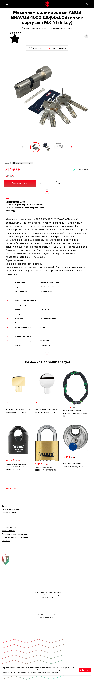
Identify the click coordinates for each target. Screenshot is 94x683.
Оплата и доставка (9, 527)
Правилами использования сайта (25, 670)
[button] (22, 147)
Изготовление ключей (11, 509)
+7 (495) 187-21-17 (10, 489)
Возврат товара (8, 531)
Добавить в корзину (20, 183)
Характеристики (59, 48)
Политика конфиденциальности (15, 534)
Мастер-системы (9, 512)
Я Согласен (84, 670)
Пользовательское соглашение (15, 537)
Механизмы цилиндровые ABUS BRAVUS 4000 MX (51, 28)
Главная (27, 28)
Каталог (5, 506)
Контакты (6, 541)
